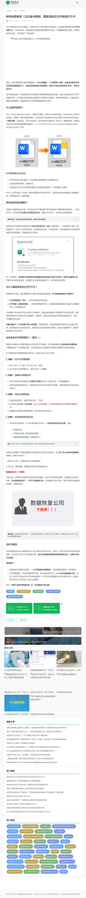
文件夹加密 (31, 861)
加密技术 (12, 841)
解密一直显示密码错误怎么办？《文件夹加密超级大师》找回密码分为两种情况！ (35, 731)
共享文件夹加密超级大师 (33, 836)
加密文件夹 (26, 841)
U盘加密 (12, 831)
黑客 (63, 871)
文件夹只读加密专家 (15, 866)
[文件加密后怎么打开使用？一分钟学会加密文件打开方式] (69, 659)
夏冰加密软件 (56, 846)
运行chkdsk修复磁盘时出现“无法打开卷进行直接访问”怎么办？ (29, 812)
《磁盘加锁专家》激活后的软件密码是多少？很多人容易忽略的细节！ (31, 758)
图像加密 (12, 846)
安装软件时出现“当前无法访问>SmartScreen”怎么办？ (26, 777)
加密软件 (53, 841)
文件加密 (51, 856)
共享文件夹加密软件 (53, 836)
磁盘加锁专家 (47, 866)
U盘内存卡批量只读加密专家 (64, 826)
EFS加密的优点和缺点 (64, 692)
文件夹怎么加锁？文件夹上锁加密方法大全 (21, 804)
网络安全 (61, 866)
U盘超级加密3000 (43, 831)
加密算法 (39, 841)
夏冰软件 (70, 846)
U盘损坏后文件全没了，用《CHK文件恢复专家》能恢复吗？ (28, 735)
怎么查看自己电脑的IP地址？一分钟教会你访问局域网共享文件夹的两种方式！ (34, 747)
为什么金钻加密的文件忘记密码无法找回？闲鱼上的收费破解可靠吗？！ (32, 751)
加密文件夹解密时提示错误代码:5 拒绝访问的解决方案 (26, 808)
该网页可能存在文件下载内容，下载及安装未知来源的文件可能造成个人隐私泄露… (35, 792)
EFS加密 (10, 591)
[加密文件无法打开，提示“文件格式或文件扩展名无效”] (42, 676)
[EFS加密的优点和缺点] (69, 674)
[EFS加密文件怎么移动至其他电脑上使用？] (42, 698)
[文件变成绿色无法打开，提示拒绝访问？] (16, 707)
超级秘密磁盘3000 (49, 871)
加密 (69, 836)
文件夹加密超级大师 (67, 573)
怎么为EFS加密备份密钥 (12, 670)
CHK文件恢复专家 (30, 826)
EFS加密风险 (38, 591)
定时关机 (12, 851)
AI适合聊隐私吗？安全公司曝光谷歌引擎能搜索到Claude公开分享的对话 (32, 762)
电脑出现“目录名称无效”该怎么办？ (19, 796)
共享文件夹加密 (14, 836)
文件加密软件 (65, 856)
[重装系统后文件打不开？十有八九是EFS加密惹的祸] (16, 676)
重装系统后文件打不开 (14, 596)
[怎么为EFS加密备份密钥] (16, 663)
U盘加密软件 (26, 831)
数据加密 (12, 856)
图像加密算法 (26, 846)
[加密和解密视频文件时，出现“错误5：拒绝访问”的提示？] (42, 660)
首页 (15, 11)
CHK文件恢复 (13, 826)
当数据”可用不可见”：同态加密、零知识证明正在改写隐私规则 (28, 755)
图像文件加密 (41, 846)
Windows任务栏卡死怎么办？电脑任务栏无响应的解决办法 (27, 784)
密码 (55, 851)
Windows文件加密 (53, 591)
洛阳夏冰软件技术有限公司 (24, 894)
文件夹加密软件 (67, 861)
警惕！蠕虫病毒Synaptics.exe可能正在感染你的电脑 (25, 788)
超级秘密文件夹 (31, 871)
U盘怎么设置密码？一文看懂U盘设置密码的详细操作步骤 (26, 800)
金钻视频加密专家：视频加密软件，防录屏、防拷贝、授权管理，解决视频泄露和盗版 (36, 739)
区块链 (65, 841)
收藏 (11, 620)
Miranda (11, 20)
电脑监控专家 (32, 866)
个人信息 (59, 831)
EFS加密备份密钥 (23, 591)
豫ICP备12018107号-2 (53, 894)
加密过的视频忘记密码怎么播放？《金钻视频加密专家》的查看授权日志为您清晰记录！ (37, 728)
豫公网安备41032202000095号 (71, 894)
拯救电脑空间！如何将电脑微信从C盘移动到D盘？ (24, 781)
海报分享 (22, 620)
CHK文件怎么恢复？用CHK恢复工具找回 (21, 743)
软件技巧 (22, 11)
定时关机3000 (27, 851)
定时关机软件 (43, 851)
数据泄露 (38, 856)
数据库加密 (25, 856)
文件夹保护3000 (15, 861)
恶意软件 (66, 851)
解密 (72, 866)
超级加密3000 (14, 871)
